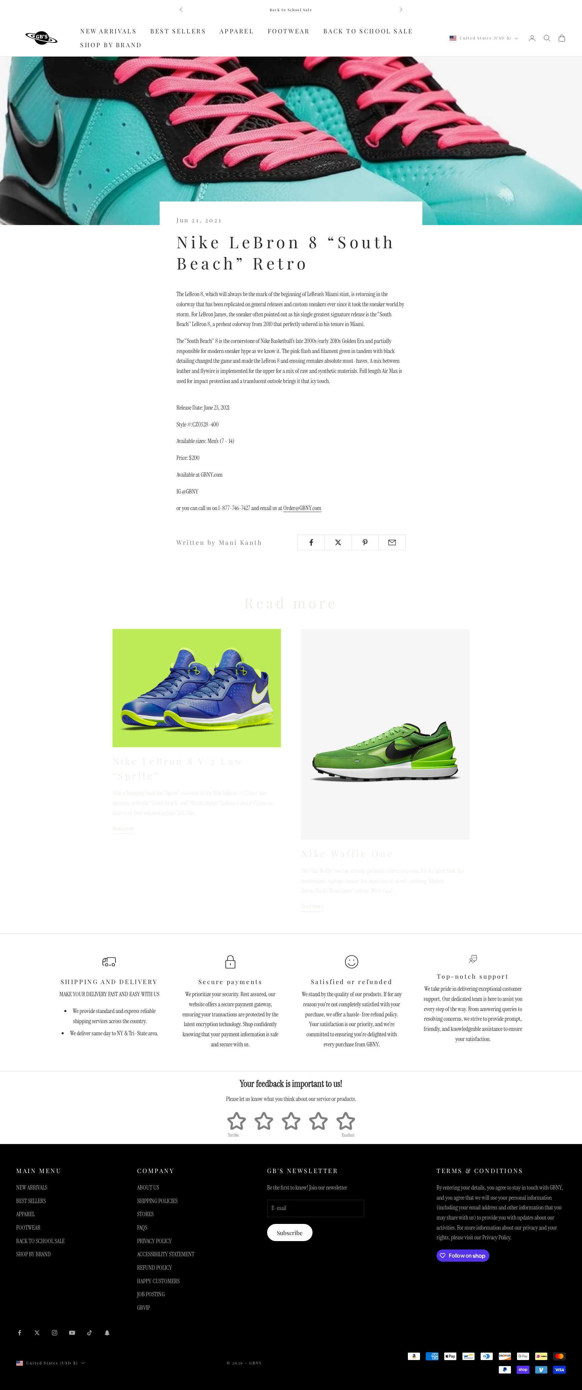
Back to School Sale (291, 9)
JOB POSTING (151, 1294)
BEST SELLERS (178, 31)
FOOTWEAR (289, 31)
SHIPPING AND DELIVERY (109, 982)
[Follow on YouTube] (72, 1332)
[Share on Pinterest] (365, 542)
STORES (145, 1214)
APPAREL (237, 31)
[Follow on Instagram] (54, 1332)
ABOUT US (148, 1187)
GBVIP (143, 1308)
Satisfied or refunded (352, 982)
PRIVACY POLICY (154, 1241)
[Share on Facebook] (311, 542)
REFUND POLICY (154, 1268)
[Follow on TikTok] (89, 1332)
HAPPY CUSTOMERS (158, 1281)
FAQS (142, 1228)
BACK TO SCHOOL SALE (368, 31)
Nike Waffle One (347, 853)
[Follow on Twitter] (37, 1332)
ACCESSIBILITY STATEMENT (165, 1254)
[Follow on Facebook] (19, 1332)
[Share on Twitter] (338, 542)
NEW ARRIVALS (108, 31)
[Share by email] (392, 542)
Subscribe (290, 1232)
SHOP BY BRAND (111, 45)
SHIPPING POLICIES (157, 1201)
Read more (123, 828)
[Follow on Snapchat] (107, 1332)
